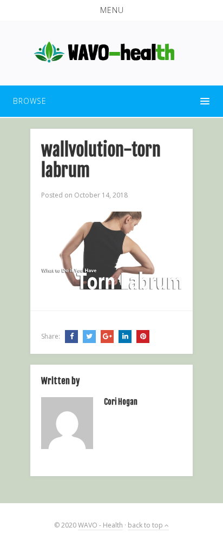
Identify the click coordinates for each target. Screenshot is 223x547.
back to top (146, 525)
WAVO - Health (100, 525)
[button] (111, 10)
